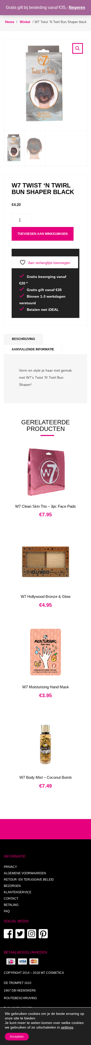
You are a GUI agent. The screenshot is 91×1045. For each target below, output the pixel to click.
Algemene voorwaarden (25, 873)
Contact (11, 898)
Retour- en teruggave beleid (29, 879)
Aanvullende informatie (33, 349)
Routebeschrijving (20, 998)
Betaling (11, 905)
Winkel (25, 22)
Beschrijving (23, 339)
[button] (77, 48)
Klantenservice (17, 892)
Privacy (10, 867)
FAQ (7, 911)
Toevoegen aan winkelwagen (42, 234)
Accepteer (17, 1036)
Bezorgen (12, 886)
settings (67, 1027)
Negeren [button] (77, 7)
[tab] (23, 339)
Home (9, 22)
